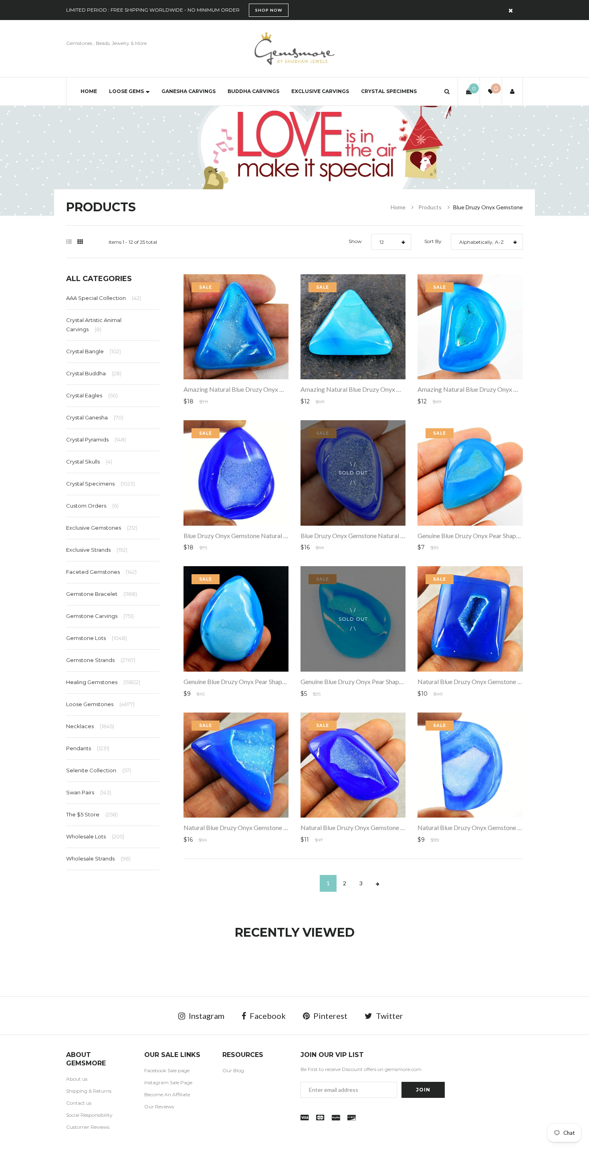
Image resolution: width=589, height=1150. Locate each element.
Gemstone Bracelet (101, 594)
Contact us (78, 1103)
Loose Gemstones (100, 704)
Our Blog (233, 1070)
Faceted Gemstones (101, 572)
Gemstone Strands (100, 660)
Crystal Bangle (93, 351)
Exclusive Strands (96, 550)
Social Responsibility (89, 1115)
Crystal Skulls (89, 461)
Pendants (87, 748)
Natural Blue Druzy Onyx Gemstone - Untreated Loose (258, 827)
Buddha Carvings (253, 91)
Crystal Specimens (389, 91)
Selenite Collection (98, 770)
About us (76, 1079)
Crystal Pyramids (96, 439)
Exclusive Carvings (320, 91)
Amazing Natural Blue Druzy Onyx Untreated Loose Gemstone (386, 389)
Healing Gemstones (103, 682)
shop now (268, 10)
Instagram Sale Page (168, 1082)
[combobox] (391, 242)
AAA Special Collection (103, 298)
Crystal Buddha (93, 373)
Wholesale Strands (98, 858)
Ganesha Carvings (188, 91)
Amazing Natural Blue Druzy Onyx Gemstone (246, 389)
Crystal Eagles (92, 395)
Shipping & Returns (88, 1091)
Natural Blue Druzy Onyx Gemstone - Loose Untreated (492, 681)
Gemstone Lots (96, 638)
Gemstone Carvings (100, 616)
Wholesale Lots (95, 836)
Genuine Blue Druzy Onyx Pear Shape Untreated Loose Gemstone (273, 681)
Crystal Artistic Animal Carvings (93, 324)
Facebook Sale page (167, 1070)
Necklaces (90, 726)
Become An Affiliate (167, 1094)
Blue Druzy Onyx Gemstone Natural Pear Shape (249, 535)
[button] (447, 91)
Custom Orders (92, 505)
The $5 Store (92, 814)
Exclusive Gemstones (101, 527)
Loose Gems (126, 91)
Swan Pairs (88, 792)
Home (89, 91)
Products (430, 207)
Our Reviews (159, 1106)
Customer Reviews (87, 1127)
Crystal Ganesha (94, 417)
